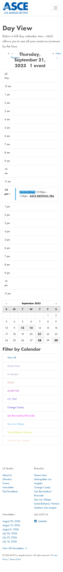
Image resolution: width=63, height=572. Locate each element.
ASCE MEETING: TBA (42, 196)
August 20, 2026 (11, 521)
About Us (7, 475)
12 (22, 328)
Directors (7, 479)
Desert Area (13, 366)
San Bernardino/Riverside (20, 415)
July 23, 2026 (10, 537)
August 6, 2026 (11, 529)
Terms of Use (15, 559)
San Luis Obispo (27, 192)
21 (39, 334)
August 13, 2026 (11, 525)
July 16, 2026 (10, 541)
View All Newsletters (14, 548)
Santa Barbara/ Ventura (46, 503)
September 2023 (31, 303)
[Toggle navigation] (55, 8)
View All (11, 357)
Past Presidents (10, 491)
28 (39, 340)
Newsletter (8, 487)
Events (6, 483)
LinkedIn (42, 521)
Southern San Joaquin (18, 440)
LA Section (12, 374)
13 (31, 328)
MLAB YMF (12, 390)
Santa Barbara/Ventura (19, 432)
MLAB (10, 382)
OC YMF (11, 399)
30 (56, 340)
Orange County (15, 407)
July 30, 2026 (10, 533)
